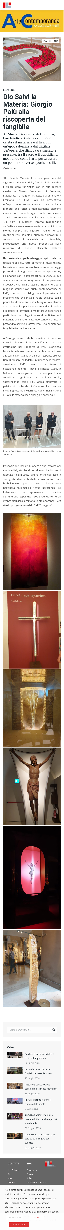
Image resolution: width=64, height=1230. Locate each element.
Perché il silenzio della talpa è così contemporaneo (39, 1056)
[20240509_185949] (32, 877)
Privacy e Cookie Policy (32, 1174)
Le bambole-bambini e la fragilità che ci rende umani (38, 1071)
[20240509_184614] (32, 551)
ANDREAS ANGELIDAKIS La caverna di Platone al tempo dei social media (41, 1119)
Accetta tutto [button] (19, 1224)
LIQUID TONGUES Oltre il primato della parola (37, 1101)
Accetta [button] (36, 1217)
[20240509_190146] (32, 968)
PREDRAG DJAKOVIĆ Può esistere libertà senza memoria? (41, 1086)
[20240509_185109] (32, 708)
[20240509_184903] (32, 630)
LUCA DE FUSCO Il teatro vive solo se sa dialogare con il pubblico (40, 1138)
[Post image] (15, 1055)
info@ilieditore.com (36, 1182)
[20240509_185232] (32, 786)
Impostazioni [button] (15, 1217)
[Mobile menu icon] (58, 5)
